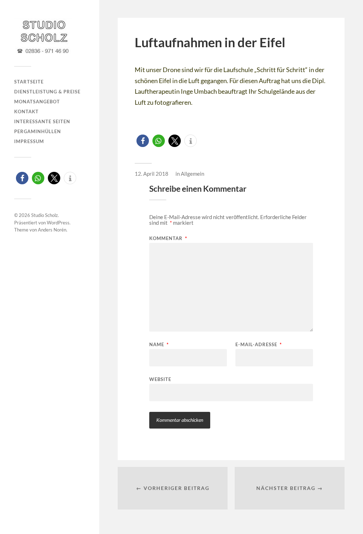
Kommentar (168, 238)
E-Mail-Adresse (258, 344)
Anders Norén (52, 230)
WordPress (58, 222)
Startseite (29, 82)
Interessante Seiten (42, 121)
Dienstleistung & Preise (47, 91)
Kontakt (26, 111)
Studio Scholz (44, 215)
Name (159, 344)
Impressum (29, 141)
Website (160, 379)
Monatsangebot (37, 101)
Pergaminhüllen (37, 131)
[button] (22, 178)
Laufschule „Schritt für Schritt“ (265, 69)
